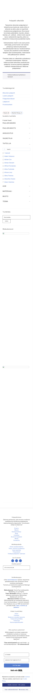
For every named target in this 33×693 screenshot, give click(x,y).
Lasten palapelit (8, 96)
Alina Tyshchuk (9, 169)
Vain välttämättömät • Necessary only (16, 689)
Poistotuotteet (7, 104)
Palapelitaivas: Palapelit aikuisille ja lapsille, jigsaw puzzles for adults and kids (16, 6)
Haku (6, 221)
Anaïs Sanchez (9, 182)
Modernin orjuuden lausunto (16, 617)
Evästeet (27, 676)
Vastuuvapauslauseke (16, 622)
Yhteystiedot (16, 552)
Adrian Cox (8, 159)
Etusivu (16, 528)
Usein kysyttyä (16, 550)
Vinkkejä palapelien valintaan (16, 553)
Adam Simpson (9, 156)
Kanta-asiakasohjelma (16, 546)
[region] (16, 683)
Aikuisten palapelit (9, 93)
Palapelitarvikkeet (9, 99)
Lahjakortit (6, 102)
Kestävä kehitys (16, 531)
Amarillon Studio (9, 179)
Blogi (16, 533)
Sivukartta (16, 540)
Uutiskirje (16, 535)
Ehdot (16, 613)
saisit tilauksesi (12, 579)
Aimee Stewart (9, 163)
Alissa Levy (8, 172)
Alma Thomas (8, 175)
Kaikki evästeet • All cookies (16, 685)
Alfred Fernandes (10, 166)
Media (16, 538)
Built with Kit (16, 670)
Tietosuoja (16, 620)
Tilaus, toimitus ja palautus (17, 548)
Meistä (17, 530)
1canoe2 (7, 153)
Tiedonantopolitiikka (16, 619)
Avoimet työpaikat (16, 537)
